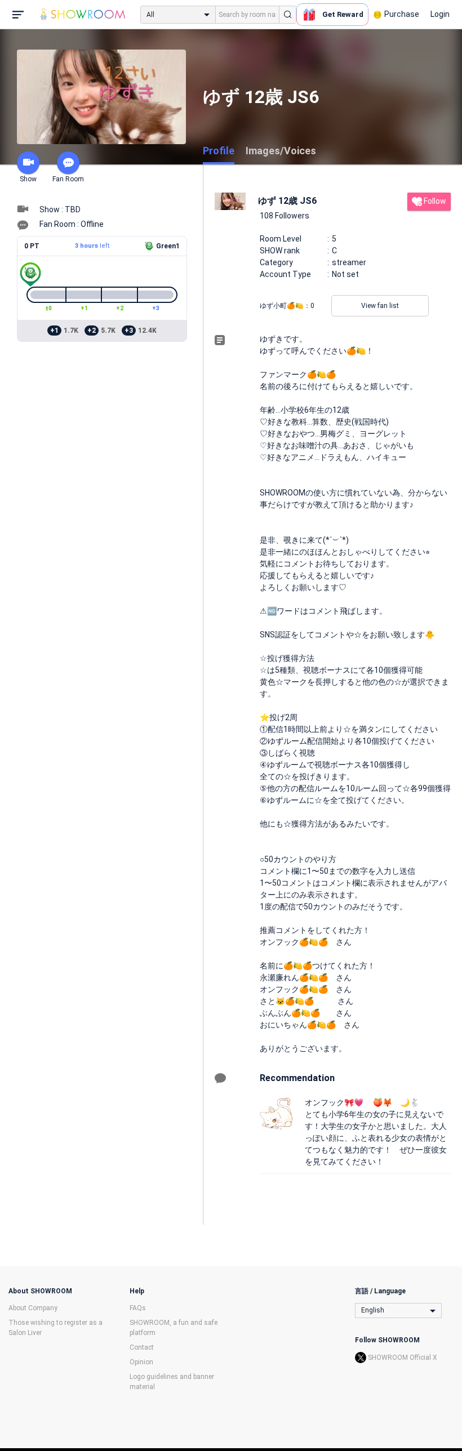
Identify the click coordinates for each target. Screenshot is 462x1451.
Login (440, 14)
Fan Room (68, 179)
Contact (142, 1347)
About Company (32, 1308)
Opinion (141, 1362)
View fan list (380, 306)
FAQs (138, 1308)
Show (28, 179)
